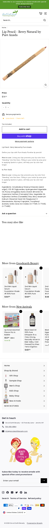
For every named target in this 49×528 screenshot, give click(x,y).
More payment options (24, 141)
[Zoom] (46, 85)
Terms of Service (18, 498)
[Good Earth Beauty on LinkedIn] (25, 492)
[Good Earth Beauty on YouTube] (12, 492)
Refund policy (34, 498)
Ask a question (9, 213)
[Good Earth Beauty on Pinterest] (21, 492)
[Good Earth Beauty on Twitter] (16, 492)
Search (5, 498)
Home (4, 28)
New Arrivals (24, 306)
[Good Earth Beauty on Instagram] (3, 492)
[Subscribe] (44, 480)
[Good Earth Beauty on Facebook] (7, 492)
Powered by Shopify (34, 523)
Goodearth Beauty (27, 263)
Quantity (6, 103)
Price (4, 93)
